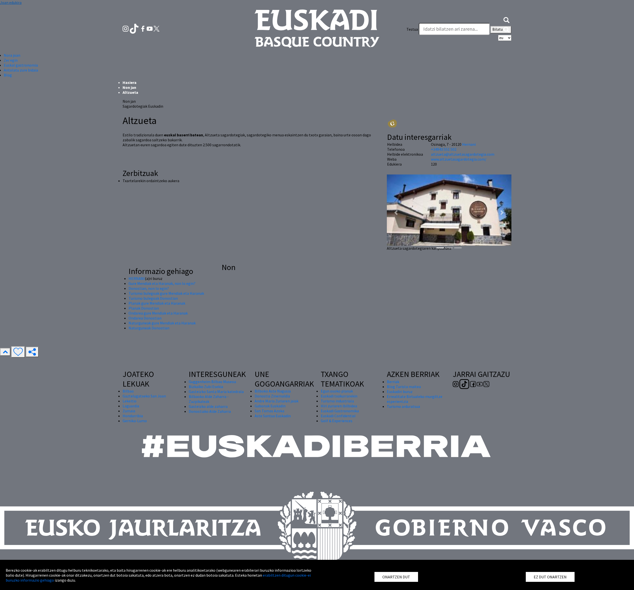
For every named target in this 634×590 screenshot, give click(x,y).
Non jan (129, 87)
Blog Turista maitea (404, 386)
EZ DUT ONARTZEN (550, 576)
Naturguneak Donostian (149, 327)
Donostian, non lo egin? (149, 288)
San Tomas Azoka (269, 410)
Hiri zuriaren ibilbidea (339, 405)
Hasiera (129, 82)
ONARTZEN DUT (396, 576)
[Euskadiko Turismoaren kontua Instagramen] (126, 28)
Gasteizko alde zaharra (208, 406)
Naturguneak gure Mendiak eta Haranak (162, 322)
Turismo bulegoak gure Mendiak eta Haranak (166, 293)
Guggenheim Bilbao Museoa (212, 381)
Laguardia (131, 405)
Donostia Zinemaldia (272, 395)
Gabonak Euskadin (270, 405)
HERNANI (137, 278)
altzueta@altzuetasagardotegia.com (462, 154)
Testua (412, 29)
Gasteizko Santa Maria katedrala (216, 391)
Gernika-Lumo (135, 420)
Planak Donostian (144, 308)
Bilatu (497, 29)
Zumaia (129, 410)
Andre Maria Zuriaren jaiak (276, 400)
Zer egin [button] (11, 60)
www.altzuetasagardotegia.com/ (458, 159)
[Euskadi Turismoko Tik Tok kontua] (134, 28)
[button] (506, 19)
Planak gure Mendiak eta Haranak (157, 303)
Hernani (469, 144)
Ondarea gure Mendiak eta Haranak (158, 313)
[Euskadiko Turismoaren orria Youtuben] (150, 28)
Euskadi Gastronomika (340, 410)
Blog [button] (8, 75)
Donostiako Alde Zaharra (210, 411)
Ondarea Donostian (145, 318)
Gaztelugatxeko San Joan (144, 395)
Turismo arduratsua (403, 406)
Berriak (393, 381)
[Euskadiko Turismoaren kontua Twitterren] (156, 28)
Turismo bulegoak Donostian (153, 298)
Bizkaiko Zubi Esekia (206, 386)
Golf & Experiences (336, 420)
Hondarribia (133, 415)
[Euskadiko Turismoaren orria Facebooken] (143, 28)
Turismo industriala (337, 400)
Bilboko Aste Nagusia (273, 391)
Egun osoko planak (337, 391)
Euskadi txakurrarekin (339, 395)
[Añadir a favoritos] (18, 352)
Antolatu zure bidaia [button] (21, 70)
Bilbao (128, 391)
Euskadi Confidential (338, 415)
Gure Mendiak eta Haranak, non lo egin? (162, 283)
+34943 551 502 (443, 149)
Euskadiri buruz (400, 391)
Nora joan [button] (12, 55)
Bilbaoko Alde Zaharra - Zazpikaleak (209, 399)
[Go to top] (5, 352)
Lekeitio (129, 400)
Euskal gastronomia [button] (21, 65)
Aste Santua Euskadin (273, 415)
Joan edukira (11, 2)
